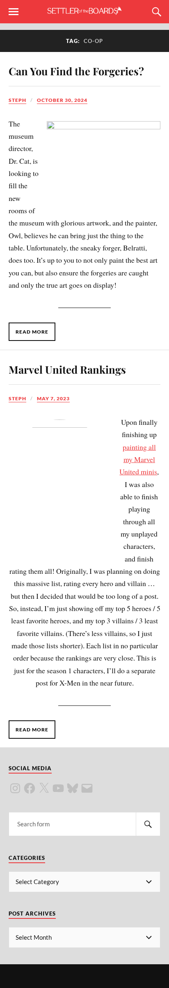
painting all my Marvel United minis (138, 459)
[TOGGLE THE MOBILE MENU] (13, 12)
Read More (32, 332)
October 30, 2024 (62, 100)
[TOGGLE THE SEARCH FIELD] (155, 12)
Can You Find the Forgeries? (76, 71)
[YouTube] (58, 788)
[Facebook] (29, 788)
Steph (17, 100)
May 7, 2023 (53, 398)
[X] (43, 788)
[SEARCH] (148, 824)
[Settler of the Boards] (84, 11)
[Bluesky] (72, 788)
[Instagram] (15, 788)
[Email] (87, 788)
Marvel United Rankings (67, 369)
